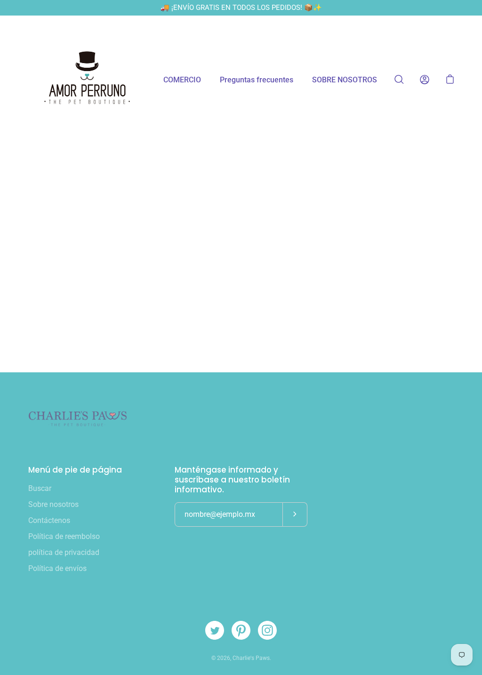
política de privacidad (63, 552)
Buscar (39, 488)
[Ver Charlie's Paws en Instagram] (267, 630)
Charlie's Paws (251, 658)
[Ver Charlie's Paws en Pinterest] (241, 630)
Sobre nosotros (53, 504)
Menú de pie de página (75, 470)
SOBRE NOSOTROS (344, 79)
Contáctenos (49, 520)
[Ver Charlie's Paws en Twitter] (214, 630)
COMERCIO (182, 79)
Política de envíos (57, 568)
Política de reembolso (64, 536)
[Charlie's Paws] (87, 80)
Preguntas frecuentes (256, 79)
